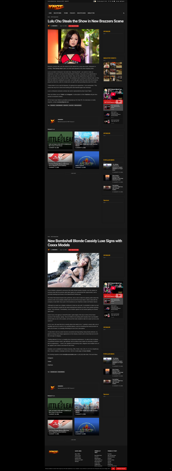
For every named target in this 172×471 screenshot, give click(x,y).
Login (118, 1)
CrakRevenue (97, 464)
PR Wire (66, 13)
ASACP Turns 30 (79, 165)
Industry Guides (81, 13)
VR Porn (109, 463)
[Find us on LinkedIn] (112, 1)
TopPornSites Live (98, 459)
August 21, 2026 (81, 147)
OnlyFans (87, 94)
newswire (54, 26)
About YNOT (77, 453)
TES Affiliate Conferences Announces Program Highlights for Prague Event (117, 167)
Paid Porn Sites (111, 459)
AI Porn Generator (98, 466)
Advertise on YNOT (60, 1)
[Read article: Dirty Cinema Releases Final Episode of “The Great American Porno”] (107, 178)
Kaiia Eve (66, 105)
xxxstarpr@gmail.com (63, 102)
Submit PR (67, 1)
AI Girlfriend (110, 464)
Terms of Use (78, 455)
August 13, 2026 (81, 167)
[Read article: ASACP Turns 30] (86, 160)
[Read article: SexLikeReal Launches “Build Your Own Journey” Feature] (107, 188)
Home (50, 13)
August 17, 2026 (54, 167)
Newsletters (91, 13)
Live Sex (109, 461)
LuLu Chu (71, 105)
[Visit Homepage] (56, 7)
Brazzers (53, 105)
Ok (113, 468)
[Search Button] (123, 13)
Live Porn (96, 456)
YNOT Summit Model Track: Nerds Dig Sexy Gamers (116, 102)
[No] (170, 468)
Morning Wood (78, 105)
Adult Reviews (98, 458)
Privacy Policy (78, 456)
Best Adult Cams (98, 455)
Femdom (110, 458)
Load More (73, 173)
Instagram (69, 94)
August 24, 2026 (54, 147)
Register (122, 1)
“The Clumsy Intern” (57, 68)
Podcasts (72, 13)
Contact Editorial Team (52, 1)
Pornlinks (110, 453)
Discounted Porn (98, 461)
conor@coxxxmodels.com (69, 354)
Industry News (57, 13)
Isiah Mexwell (59, 105)
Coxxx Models (87, 351)
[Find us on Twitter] (110, 1)
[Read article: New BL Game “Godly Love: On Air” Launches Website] (86, 140)
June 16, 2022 (63, 26)
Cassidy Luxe (54, 371)
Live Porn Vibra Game (112, 466)
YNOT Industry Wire (73, 25)
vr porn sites (97, 463)
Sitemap (77, 461)
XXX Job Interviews (112, 455)
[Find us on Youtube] (114, 1)
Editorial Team (78, 458)
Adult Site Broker (111, 456)
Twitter (62, 94)
